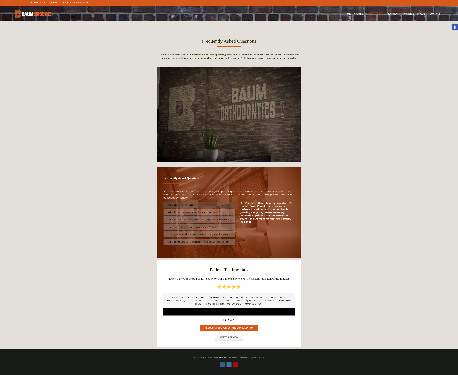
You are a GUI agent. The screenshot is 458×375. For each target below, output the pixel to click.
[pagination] (223, 320)
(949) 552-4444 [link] (83, 3)
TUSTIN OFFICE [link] (35, 3)
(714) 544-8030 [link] (51, 3)
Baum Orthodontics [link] (215, 358)
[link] (455, 27)
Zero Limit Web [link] (260, 358)
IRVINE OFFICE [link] (69, 3)
